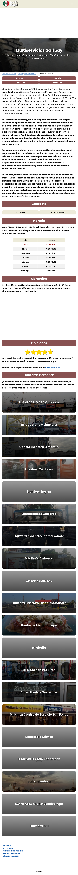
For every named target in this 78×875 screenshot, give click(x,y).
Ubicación (20, 82)
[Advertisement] (39, 23)
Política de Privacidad (13, 851)
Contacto (20, 78)
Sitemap (7, 845)
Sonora (20, 74)
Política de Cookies (11, 853)
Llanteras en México (9, 74)
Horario (57, 78)
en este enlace (52, 367)
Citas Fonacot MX (11, 856)
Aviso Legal (8, 848)
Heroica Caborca (30, 74)
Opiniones (57, 82)
